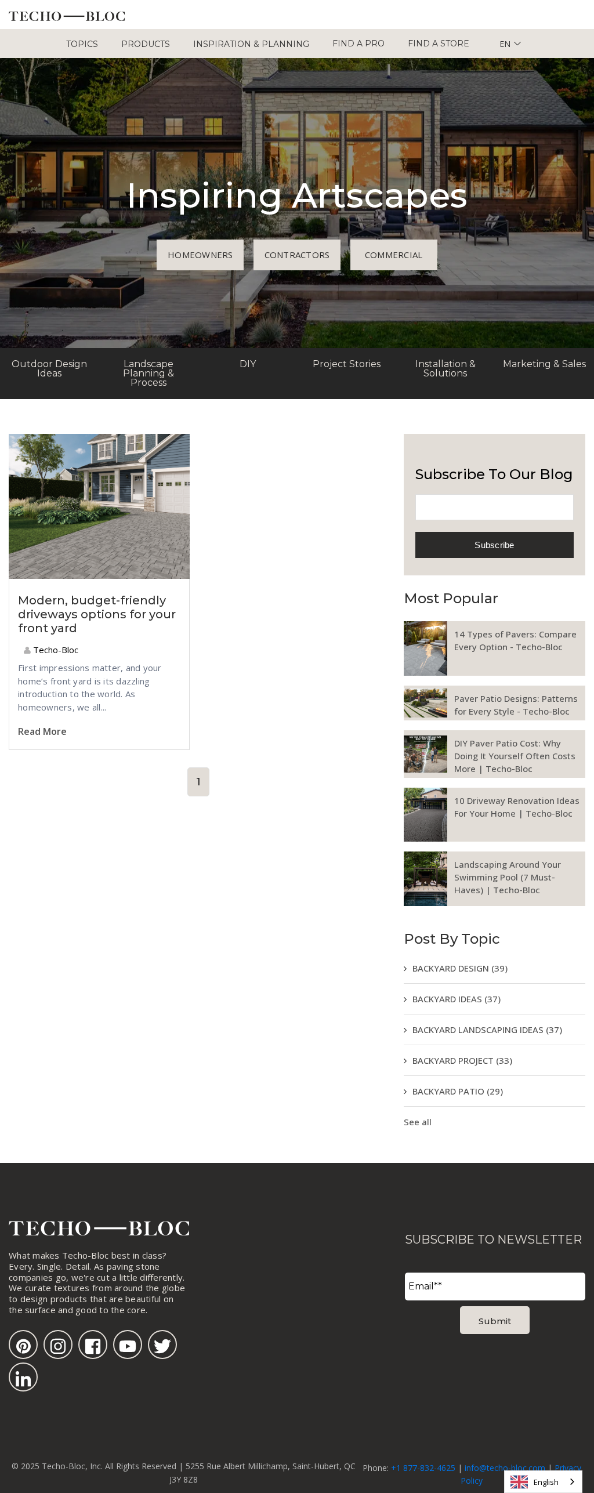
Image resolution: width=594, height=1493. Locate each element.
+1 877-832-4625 (423, 1467)
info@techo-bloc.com (505, 1467)
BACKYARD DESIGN (460, 968)
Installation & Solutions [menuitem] (445, 368)
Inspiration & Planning (251, 44)
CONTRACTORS (297, 254)
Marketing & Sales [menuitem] (544, 363)
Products (145, 44)
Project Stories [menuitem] (347, 363)
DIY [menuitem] (248, 363)
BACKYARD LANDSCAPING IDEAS (487, 1029)
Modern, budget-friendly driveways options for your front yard (97, 614)
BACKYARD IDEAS (456, 999)
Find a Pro (358, 43)
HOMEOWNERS (200, 254)
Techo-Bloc (54, 649)
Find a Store (438, 43)
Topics (82, 44)
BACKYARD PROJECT (462, 1060)
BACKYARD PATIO (457, 1091)
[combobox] (543, 1481)
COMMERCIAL (394, 254)
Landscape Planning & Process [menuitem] (148, 373)
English (546, 1482)
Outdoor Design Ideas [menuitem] (49, 368)
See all (418, 1122)
